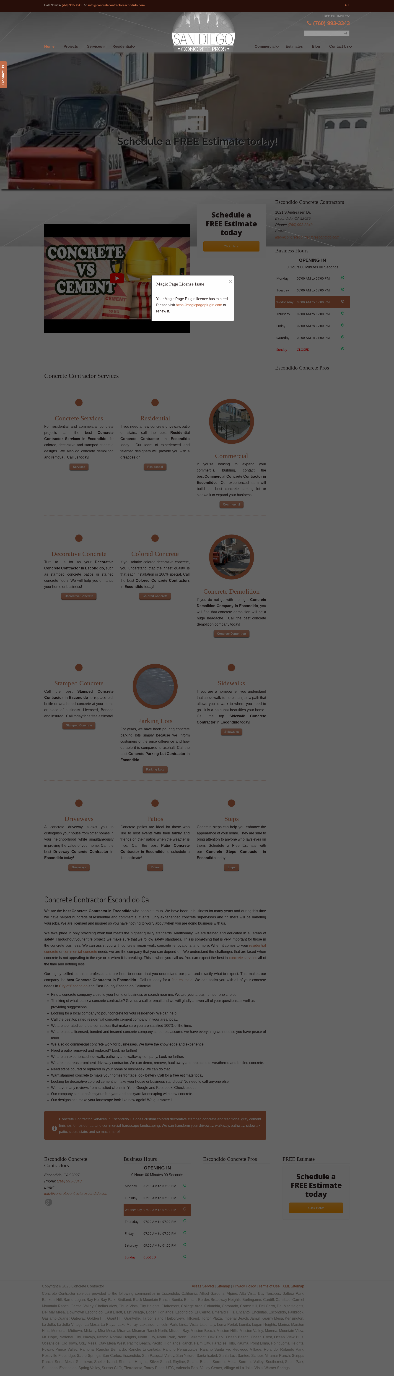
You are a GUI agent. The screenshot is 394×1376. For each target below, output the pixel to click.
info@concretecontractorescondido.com (116, 5)
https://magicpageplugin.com (199, 305)
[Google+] (347, 5)
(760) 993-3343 (71, 5)
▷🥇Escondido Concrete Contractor (206, 32)
